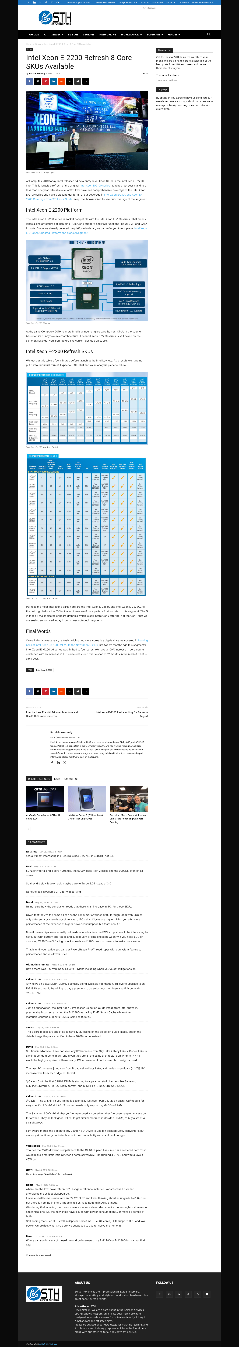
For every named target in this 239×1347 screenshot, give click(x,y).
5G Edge (73, 34)
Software (153, 34)
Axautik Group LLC (48, 1343)
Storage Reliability (126, 2)
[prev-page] (28, 829)
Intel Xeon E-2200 (44, 670)
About (143, 2)
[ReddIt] (61, 81)
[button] (209, 34)
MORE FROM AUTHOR (66, 779)
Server (55, 34)
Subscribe (184, 2)
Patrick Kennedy (37, 73)
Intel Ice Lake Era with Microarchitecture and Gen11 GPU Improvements (52, 714)
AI (45, 34)
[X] (51, 2)
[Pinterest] (45, 81)
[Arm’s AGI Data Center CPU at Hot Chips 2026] (45, 799)
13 (147, 73)
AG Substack (157, 2)
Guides (172, 34)
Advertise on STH (85, 1306)
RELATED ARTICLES (39, 779)
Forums (34, 34)
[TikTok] (46, 2)
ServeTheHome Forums (202, 2)
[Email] (69, 81)
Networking (107, 34)
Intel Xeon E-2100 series (95, 185)
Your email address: (168, 75)
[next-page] (34, 829)
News (38, 44)
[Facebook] (28, 2)
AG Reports (171, 2)
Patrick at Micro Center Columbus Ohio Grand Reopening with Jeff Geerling (128, 818)
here (143, 1328)
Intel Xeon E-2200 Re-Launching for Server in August (122, 714)
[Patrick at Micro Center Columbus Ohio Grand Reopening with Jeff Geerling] (129, 799)
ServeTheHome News (105, 2)
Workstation (130, 34)
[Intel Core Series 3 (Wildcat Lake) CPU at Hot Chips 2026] (87, 799)
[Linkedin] (34, 2)
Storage (88, 34)
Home (29, 44)
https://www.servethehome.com (65, 737)
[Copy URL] (85, 81)
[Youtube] (57, 2)
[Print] (77, 81)
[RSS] (40, 2)
